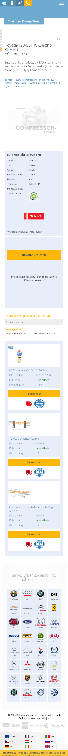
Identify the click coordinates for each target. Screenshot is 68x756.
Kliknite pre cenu (34, 255)
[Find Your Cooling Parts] (23, 12)
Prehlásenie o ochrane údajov (34, 718)
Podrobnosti (34, 393)
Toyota (8, 79)
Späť (59, 38)
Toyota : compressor (25, 79)
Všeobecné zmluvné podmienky (42, 714)
